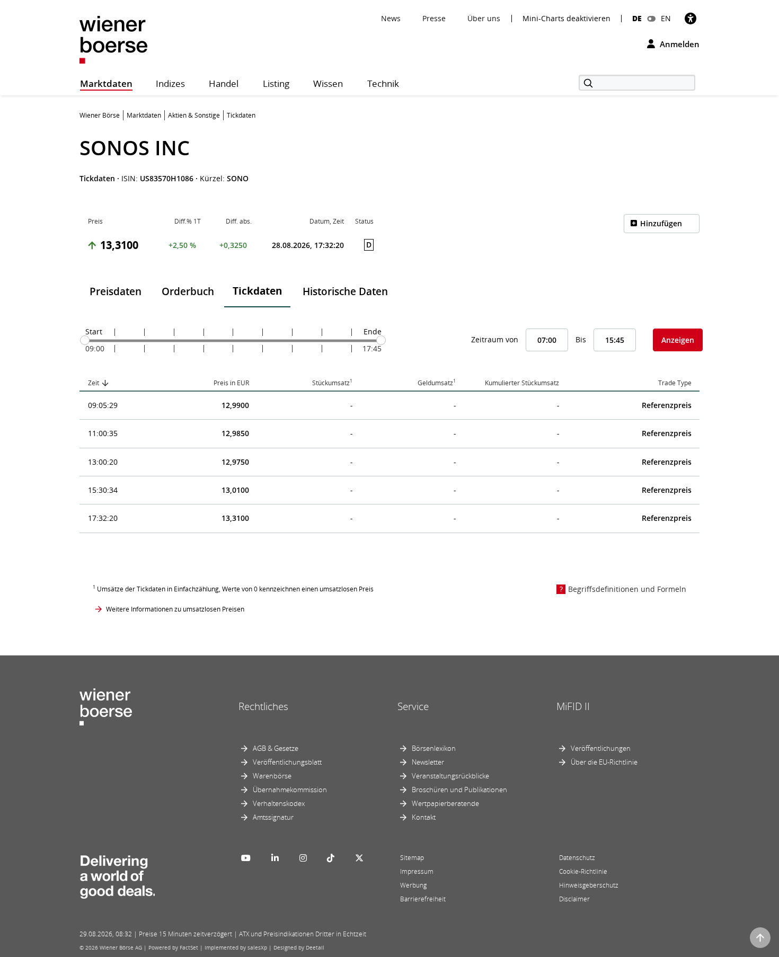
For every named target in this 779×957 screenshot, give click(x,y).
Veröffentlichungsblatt (287, 762)
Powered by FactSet (173, 947)
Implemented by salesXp (236, 947)
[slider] (85, 340)
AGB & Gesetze (275, 748)
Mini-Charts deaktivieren (566, 18)
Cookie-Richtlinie (583, 871)
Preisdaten (115, 291)
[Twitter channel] (359, 858)
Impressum (416, 871)
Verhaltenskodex (279, 803)
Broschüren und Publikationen (459, 789)
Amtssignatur (273, 817)
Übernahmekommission (290, 789)
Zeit (93, 382)
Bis (581, 339)
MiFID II (573, 706)
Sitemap (412, 857)
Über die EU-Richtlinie (604, 762)
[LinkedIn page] (275, 858)
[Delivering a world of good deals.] (117, 874)
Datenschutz (577, 857)
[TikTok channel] (330, 858)
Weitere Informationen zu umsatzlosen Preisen (175, 609)
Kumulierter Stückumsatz (522, 382)
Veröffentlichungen (601, 748)
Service (413, 706)
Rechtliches (263, 706)
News (391, 18)
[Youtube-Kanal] (246, 858)
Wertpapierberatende (445, 803)
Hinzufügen (661, 223)
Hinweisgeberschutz (588, 885)
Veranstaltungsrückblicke (450, 776)
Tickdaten (257, 291)
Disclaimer (574, 898)
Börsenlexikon (434, 748)
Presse (434, 18)
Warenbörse (272, 776)
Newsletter (428, 762)
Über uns (483, 18)
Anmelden (679, 44)
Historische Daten (345, 291)
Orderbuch (188, 291)
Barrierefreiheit (423, 898)
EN (666, 18)
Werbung (413, 885)
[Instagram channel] (303, 858)
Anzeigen (677, 340)
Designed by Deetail (298, 947)
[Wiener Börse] (113, 39)
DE (637, 18)
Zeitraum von (494, 339)
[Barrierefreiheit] (690, 18)
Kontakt (424, 817)
